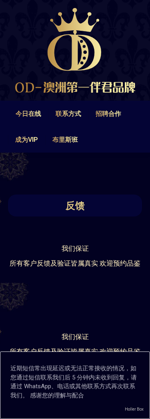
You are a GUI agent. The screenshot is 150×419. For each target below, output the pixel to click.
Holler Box (134, 409)
